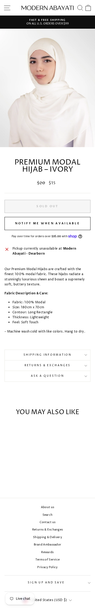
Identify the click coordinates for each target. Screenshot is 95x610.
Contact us (48, 522)
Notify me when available (47, 223)
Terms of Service (47, 560)
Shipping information (47, 355)
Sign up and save (46, 582)
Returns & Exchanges (48, 365)
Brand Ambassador (47, 545)
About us (47, 507)
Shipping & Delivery (47, 537)
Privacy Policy (47, 567)
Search (47, 515)
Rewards (47, 552)
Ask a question (47, 376)
